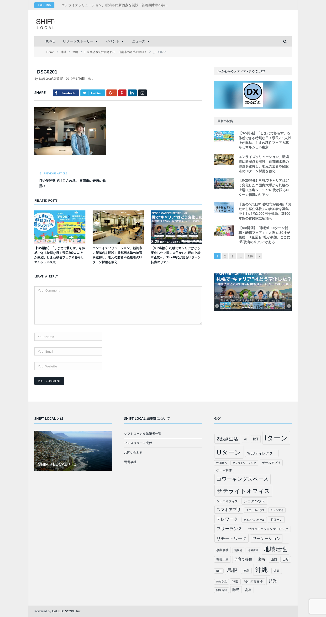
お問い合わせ (133, 452)
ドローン (276, 519)
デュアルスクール (254, 519)
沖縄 (261, 569)
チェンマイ (277, 510)
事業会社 (222, 550)
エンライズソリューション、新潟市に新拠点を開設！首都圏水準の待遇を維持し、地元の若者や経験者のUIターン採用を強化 (116, 5)
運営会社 (130, 462)
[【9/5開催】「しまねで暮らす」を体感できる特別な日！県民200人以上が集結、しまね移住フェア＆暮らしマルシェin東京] (59, 227)
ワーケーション (266, 538)
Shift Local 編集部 (51, 78)
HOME (50, 41)
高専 (248, 590)
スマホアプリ (228, 509)
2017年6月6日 (75, 78)
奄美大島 (222, 559)
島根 (232, 569)
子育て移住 (243, 559)
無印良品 (221, 581)
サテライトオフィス (243, 491)
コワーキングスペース (242, 479)
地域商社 (253, 550)
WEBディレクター (261, 453)
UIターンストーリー (78, 41)
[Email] (142, 92)
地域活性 (275, 549)
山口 (274, 559)
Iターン (276, 438)
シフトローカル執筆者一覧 (142, 433)
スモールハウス (255, 510)
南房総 (238, 550)
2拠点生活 (227, 438)
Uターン (229, 452)
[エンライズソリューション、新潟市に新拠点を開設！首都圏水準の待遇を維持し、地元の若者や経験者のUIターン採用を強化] (118, 227)
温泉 (276, 571)
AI (245, 439)
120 (250, 256)
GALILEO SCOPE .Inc (66, 611)
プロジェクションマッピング (268, 529)
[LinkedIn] (132, 92)
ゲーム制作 (224, 470)
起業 (272, 581)
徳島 (246, 571)
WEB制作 (221, 463)
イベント (112, 41)
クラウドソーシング (244, 463)
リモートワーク (231, 538)
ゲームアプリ (271, 462)
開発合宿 (221, 590)
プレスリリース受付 (138, 443)
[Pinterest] (122, 92)
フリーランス (229, 528)
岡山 (218, 571)
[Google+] (111, 92)
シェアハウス (254, 500)
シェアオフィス (227, 501)
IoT (255, 439)
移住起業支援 (253, 581)
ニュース (138, 41)
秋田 (235, 581)
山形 (286, 559)
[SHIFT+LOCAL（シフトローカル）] (45, 23)
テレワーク (227, 519)
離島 (236, 589)
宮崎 (261, 559)
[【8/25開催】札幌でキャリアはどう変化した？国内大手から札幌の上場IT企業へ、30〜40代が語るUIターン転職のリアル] (176, 227)
